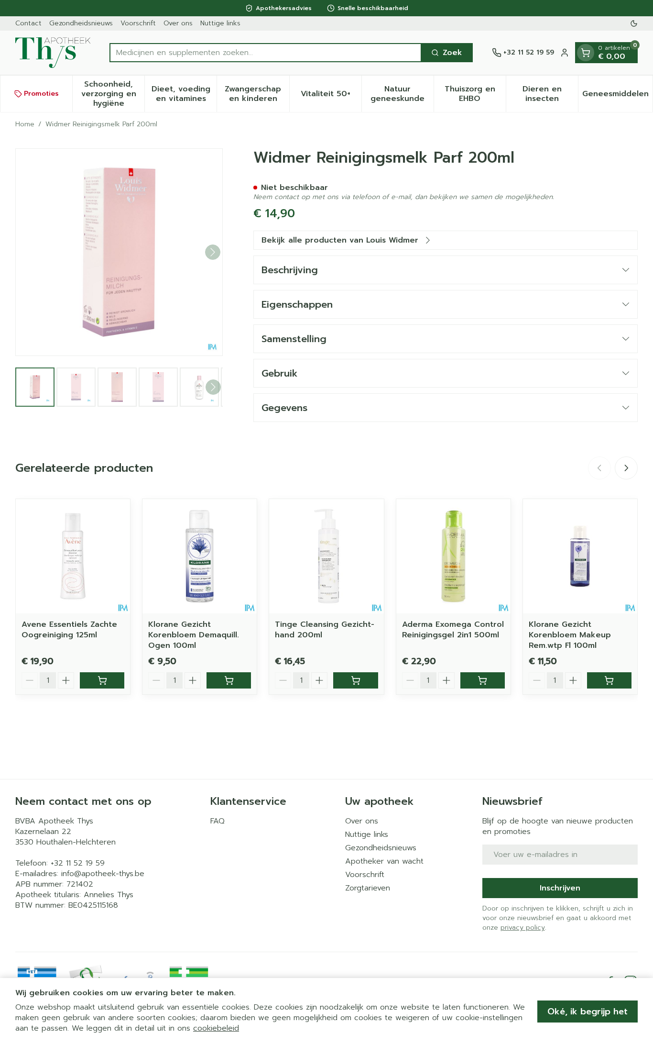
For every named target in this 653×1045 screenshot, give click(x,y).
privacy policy (523, 928)
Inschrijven (560, 888)
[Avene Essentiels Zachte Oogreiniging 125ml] (73, 556)
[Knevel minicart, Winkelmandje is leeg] (585, 52)
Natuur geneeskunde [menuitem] (402, 93)
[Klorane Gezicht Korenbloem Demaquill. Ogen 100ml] (199, 556)
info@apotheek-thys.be (102, 873)
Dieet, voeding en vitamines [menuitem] (184, 93)
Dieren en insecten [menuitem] (550, 93)
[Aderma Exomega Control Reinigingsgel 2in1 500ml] (453, 556)
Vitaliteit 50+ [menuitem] (331, 96)
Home (24, 124)
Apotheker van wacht (384, 861)
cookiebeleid (216, 1028)
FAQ (217, 821)
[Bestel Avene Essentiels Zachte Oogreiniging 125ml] (102, 680)
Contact (28, 23)
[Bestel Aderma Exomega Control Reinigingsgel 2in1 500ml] (482, 680)
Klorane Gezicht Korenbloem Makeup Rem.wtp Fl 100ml (570, 635)
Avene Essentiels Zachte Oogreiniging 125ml (69, 630)
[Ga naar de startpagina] (52, 52)
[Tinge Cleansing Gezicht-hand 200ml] (326, 556)
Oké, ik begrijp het (587, 1011)
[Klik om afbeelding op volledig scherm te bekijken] (119, 252)
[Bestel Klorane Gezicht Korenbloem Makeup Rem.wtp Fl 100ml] (609, 680)
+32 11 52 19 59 (78, 863)
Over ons (178, 23)
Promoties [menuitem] (41, 94)
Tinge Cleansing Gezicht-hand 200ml (324, 630)
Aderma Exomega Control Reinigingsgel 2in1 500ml (453, 630)
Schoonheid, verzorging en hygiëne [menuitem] (112, 93)
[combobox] (265, 52)
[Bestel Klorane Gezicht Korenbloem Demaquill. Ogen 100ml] (229, 680)
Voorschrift (138, 23)
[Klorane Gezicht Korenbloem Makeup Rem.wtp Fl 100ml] (580, 556)
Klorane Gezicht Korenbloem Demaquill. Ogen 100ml (193, 635)
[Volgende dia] (626, 467)
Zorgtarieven (367, 888)
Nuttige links (220, 23)
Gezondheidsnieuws (81, 23)
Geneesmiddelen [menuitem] (617, 96)
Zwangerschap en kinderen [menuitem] (257, 93)
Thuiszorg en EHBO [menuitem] (475, 93)
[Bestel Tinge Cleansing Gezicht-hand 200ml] (355, 680)
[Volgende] (212, 252)
